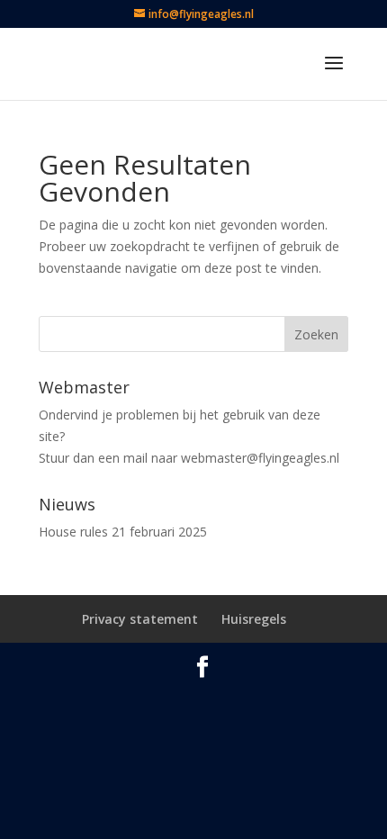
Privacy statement (140, 618)
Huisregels (253, 618)
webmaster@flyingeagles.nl (260, 457)
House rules (73, 531)
